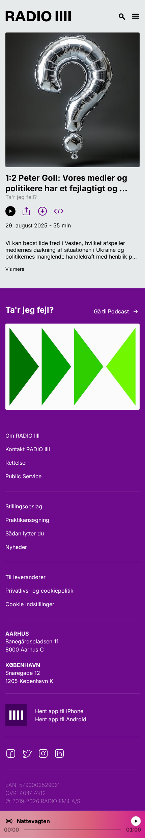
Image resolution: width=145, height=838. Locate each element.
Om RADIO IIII (22, 435)
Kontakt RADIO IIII (27, 449)
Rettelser (16, 462)
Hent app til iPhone (59, 711)
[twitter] (27, 753)
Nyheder (16, 547)
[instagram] (43, 753)
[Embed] (58, 211)
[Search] (101, 16)
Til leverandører (25, 577)
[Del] (26, 211)
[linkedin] (59, 753)
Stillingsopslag (23, 506)
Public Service (23, 476)
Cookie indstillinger (29, 604)
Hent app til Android (60, 719)
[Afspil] (10, 211)
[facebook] (10, 753)
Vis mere (14, 269)
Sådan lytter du (24, 533)
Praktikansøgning (27, 519)
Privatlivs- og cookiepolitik (39, 590)
